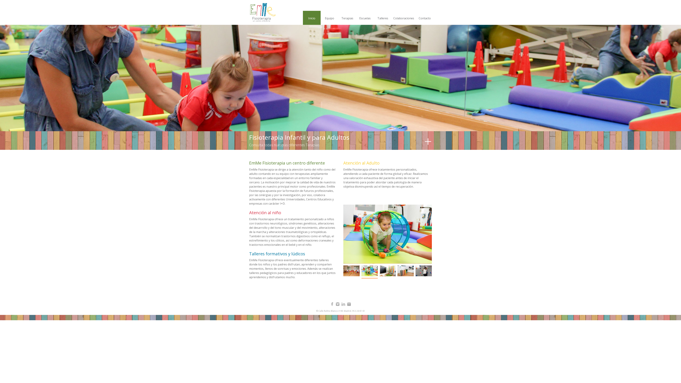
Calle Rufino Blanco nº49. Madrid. (335, 310)
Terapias (347, 18)
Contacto (425, 18)
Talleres (382, 18)
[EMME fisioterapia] (261, 12)
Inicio (311, 18)
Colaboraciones (403, 18)
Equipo (329, 18)
